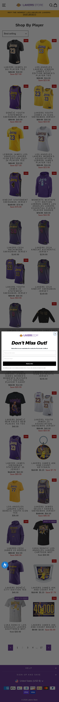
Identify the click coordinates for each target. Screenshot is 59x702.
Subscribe (29, 363)
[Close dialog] (55, 334)
